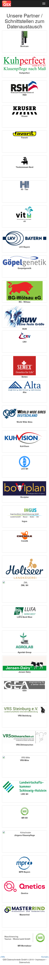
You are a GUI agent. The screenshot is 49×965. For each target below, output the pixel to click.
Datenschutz (24, 962)
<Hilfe (2, 956)
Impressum (40, 959)
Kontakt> (45, 956)
